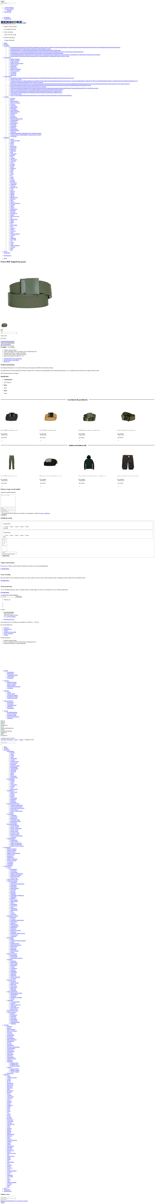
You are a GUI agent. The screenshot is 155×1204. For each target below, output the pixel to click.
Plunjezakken (10, 708)
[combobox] (8, 3)
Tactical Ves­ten (11, 693)
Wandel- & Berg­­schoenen (13, 686)
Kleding (6, 670)
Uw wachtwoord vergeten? (21, 1201)
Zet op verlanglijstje (6, 344)
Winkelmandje (7, 19)
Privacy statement (8, 633)
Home (5, 258)
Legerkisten (10, 688)
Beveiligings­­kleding (12, 712)
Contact (6, 630)
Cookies (6, 635)
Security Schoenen (12, 713)
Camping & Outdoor (12, 695)
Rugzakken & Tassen (12, 696)
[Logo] (13, 23)
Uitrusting (6, 690)
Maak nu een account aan (7, 1201)
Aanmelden (7, 17)
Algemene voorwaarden (10, 632)
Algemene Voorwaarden (7, 739)
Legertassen (10, 703)
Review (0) (7, 361)
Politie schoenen (11, 685)
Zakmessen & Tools (12, 698)
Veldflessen (10, 706)
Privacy (16, 739)
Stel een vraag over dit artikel (11, 360)
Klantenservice (7, 629)
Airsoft (9, 692)
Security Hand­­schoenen (13, 716)
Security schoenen (11, 683)
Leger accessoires (8, 701)
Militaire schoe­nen (11, 682)
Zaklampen (10, 718)
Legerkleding (10, 672)
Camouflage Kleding (12, 675)
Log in (2, 1202)
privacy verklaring (45, 513)
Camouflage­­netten (11, 705)
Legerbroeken (10, 676)
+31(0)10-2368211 (9, 7)
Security (6, 711)
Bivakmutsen (10, 702)
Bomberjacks (10, 673)
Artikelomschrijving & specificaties (13, 358)
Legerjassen (10, 678)
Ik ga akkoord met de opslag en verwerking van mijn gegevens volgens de (26, 513)
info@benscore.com (9, 619)
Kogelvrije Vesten (11, 715)
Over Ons (6, 627)
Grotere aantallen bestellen (7, 341)
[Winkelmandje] (2, 486)
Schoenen (6, 680)
